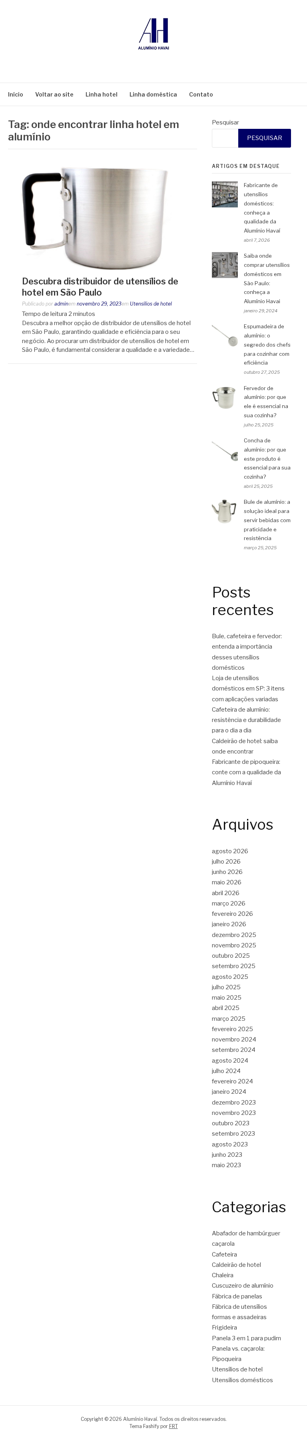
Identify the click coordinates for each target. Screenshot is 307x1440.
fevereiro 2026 (232, 913)
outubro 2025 (231, 955)
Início (15, 94)
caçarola (223, 1243)
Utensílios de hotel (151, 304)
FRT (173, 1426)
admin (61, 304)
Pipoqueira (226, 1359)
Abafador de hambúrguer (246, 1233)
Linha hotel (102, 94)
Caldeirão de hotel (236, 1264)
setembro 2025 (233, 966)
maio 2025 (226, 997)
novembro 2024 (234, 1039)
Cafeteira (224, 1254)
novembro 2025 (234, 945)
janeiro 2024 (229, 1091)
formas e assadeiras (239, 1317)
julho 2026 (226, 861)
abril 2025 (225, 1008)
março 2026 (228, 903)
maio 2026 (226, 882)
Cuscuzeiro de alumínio (242, 1285)
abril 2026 (225, 893)
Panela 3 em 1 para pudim (246, 1338)
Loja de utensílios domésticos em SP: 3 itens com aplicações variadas (248, 689)
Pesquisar (225, 122)
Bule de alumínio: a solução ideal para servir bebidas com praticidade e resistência (267, 520)
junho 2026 (227, 872)
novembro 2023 (234, 1112)
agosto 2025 (230, 976)
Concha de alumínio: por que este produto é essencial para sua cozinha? (267, 458)
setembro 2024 (233, 1049)
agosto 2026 (230, 851)
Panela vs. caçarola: (238, 1348)
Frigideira (224, 1327)
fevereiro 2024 (232, 1081)
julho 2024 (226, 1071)
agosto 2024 (230, 1060)
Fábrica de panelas (237, 1296)
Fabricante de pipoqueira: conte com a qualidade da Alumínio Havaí (246, 772)
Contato (201, 94)
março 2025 (228, 1018)
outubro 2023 (230, 1123)
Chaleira (222, 1275)
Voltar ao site (54, 94)
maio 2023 (226, 1165)
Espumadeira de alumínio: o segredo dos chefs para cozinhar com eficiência (267, 344)
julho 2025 (226, 987)
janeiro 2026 (229, 924)
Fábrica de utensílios (239, 1306)
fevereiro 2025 (232, 1029)
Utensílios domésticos (242, 1380)
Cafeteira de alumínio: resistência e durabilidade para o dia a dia (246, 720)
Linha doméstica (153, 94)
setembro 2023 (233, 1133)
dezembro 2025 (234, 935)
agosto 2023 (230, 1144)
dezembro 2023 (234, 1102)
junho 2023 (227, 1154)
